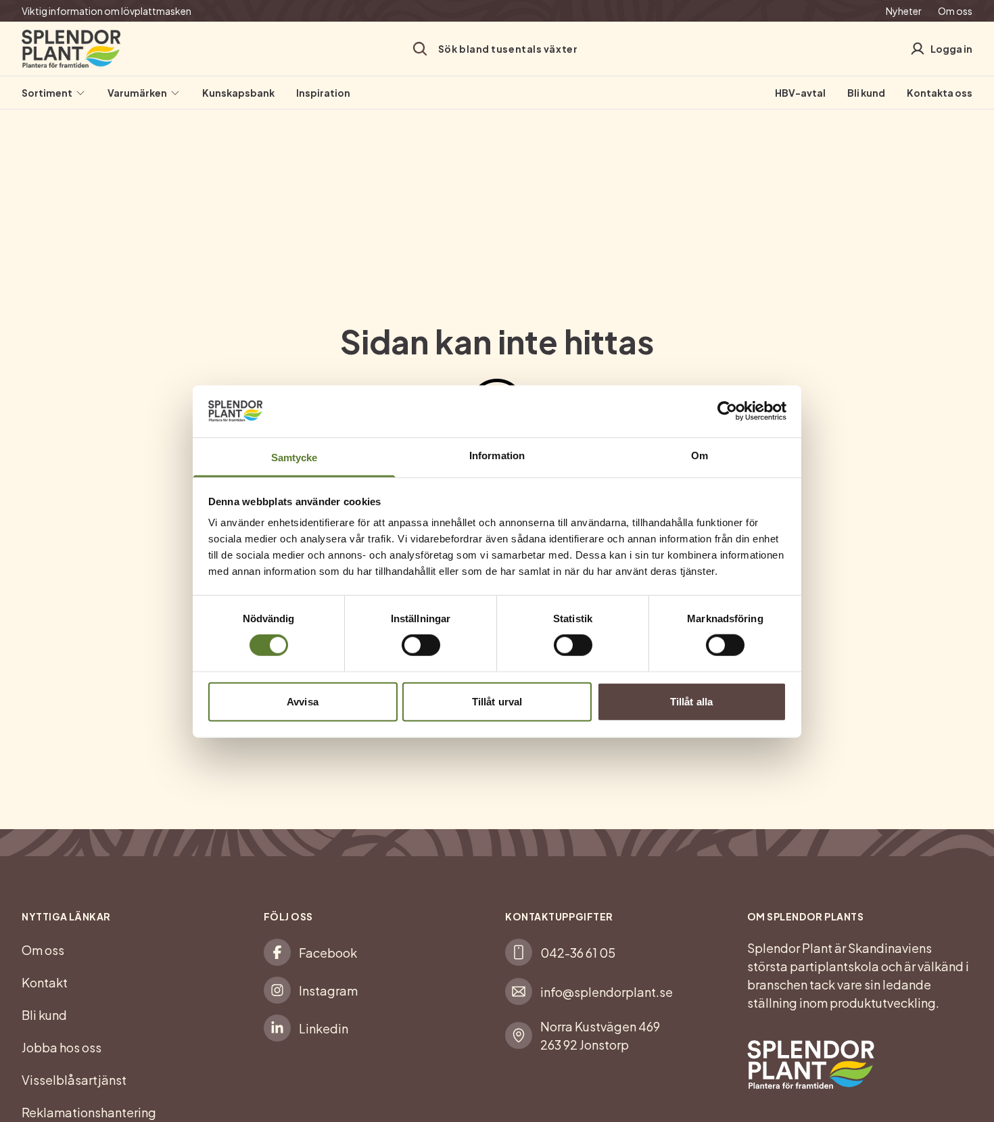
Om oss (955, 11)
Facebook (328, 952)
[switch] (421, 645)
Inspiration (323, 93)
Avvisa (302, 701)
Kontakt (45, 982)
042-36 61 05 (577, 952)
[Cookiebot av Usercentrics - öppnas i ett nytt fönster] (727, 411)
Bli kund (866, 93)
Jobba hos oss (61, 1047)
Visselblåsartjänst (74, 1080)
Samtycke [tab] (294, 457)
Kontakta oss (939, 93)
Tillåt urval (497, 701)
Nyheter (904, 11)
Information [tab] (497, 455)
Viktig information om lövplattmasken (106, 11)
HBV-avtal (800, 93)
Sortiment (47, 93)
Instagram (328, 990)
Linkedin (323, 1028)
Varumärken (137, 93)
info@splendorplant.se (606, 992)
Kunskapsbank (238, 93)
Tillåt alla (691, 701)
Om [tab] (699, 455)
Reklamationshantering (89, 1112)
